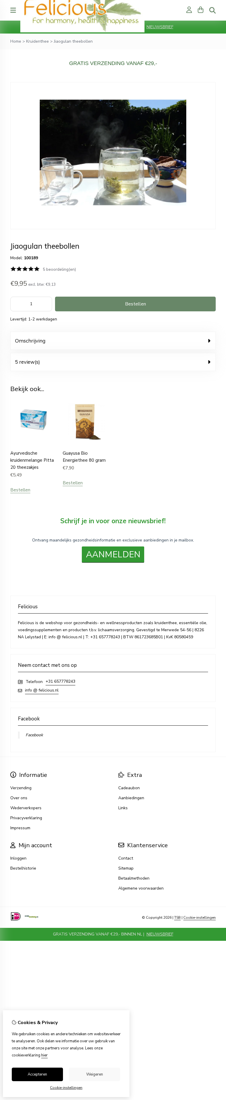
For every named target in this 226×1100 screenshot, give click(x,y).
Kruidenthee (37, 41)
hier (44, 1055)
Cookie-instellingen (199, 917)
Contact (125, 858)
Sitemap (126, 868)
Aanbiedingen (131, 798)
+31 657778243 (60, 681)
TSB (177, 917)
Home (15, 41)
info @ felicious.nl (42, 690)
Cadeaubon (129, 788)
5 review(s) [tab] (27, 362)
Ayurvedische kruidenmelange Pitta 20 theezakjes (32, 460)
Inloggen (18, 858)
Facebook (34, 735)
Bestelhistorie (23, 868)
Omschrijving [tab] (30, 341)
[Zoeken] (212, 10)
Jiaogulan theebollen (73, 41)
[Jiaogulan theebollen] (113, 228)
